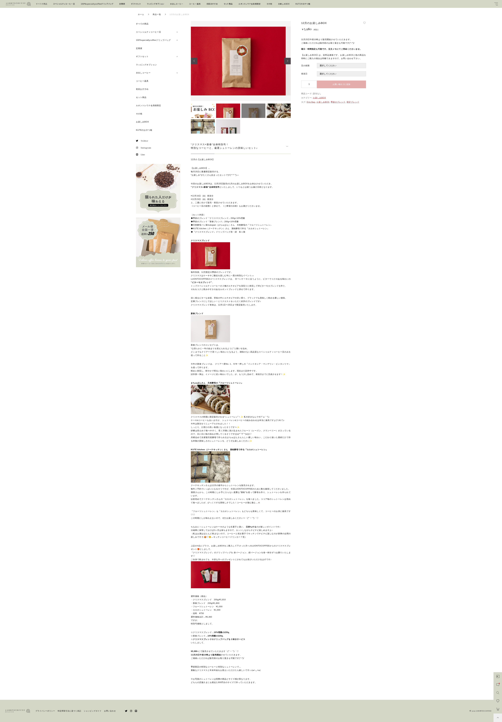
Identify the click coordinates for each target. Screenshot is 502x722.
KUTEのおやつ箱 (302, 3)
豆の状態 (305, 65)
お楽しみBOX (284, 3)
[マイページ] (498, 676)
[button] (194, 61)
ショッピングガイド (92, 711)
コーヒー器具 (195, 3)
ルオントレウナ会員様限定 (250, 3)
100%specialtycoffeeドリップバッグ (97, 3)
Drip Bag (311, 102)
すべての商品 (41, 3)
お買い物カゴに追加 (341, 84)
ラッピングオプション (155, 3)
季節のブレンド (338, 102)
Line (143, 154)
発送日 (304, 74)
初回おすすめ (212, 3)
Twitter (144, 140)
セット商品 (228, 3)
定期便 (122, 3)
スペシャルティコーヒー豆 (64, 3)
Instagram (146, 147)
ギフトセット (136, 3)
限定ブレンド (353, 102)
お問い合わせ (110, 711)
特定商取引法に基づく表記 (69, 711)
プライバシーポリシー (45, 711)
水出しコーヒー (176, 3)
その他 (269, 3)
